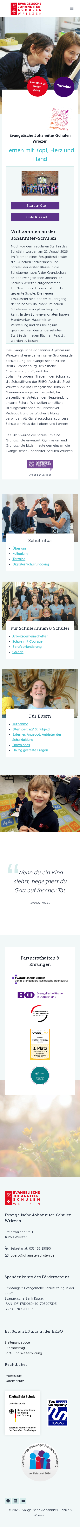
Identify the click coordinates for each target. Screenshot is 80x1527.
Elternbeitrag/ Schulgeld (31, 729)
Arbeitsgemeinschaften (30, 636)
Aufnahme (20, 724)
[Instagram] (15, 1501)
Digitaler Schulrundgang (30, 564)
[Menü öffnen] (71, 9)
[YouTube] (23, 1501)
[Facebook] (8, 1501)
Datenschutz (14, 1381)
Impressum (13, 1376)
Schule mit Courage (27, 641)
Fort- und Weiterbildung (23, 1353)
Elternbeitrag (15, 1348)
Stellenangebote (17, 1342)
